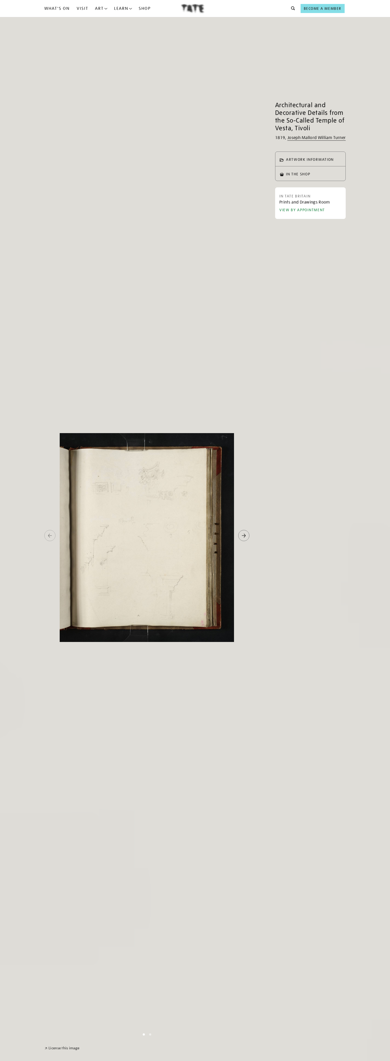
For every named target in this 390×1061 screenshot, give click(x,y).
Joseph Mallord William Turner (316, 137)
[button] (291, 8)
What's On (57, 8)
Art (99, 8)
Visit (82, 8)
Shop (145, 8)
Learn (121, 8)
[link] (62, 1048)
